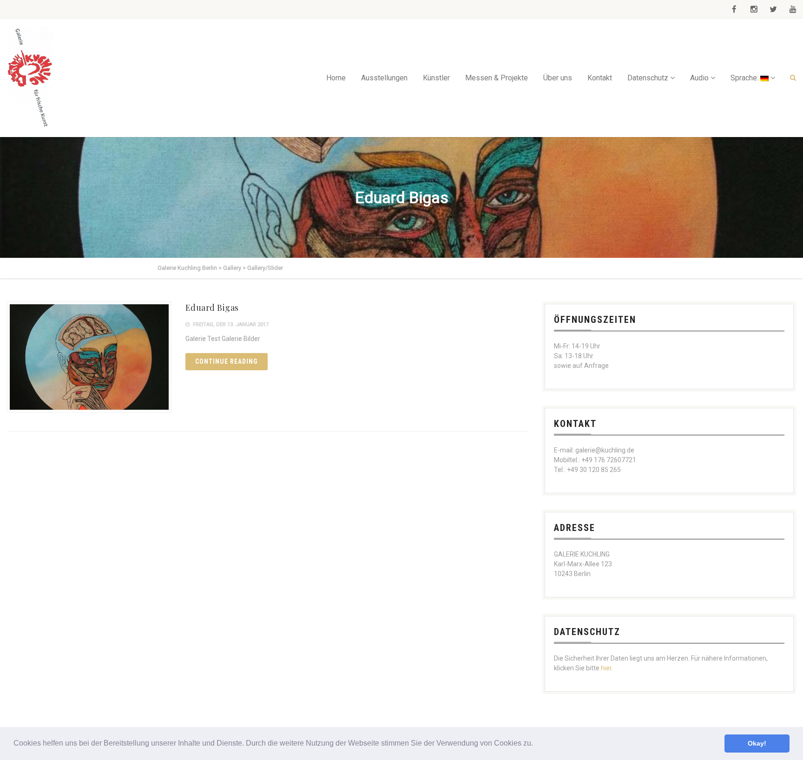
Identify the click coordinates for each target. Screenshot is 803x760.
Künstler (436, 77)
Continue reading (226, 361)
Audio (699, 77)
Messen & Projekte (496, 77)
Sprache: (745, 77)
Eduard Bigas (212, 307)
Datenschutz (647, 77)
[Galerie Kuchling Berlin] (30, 77)
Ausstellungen (384, 77)
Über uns (557, 77)
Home (336, 77)
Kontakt (599, 77)
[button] (536, 744)
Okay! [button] (757, 743)
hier (606, 668)
